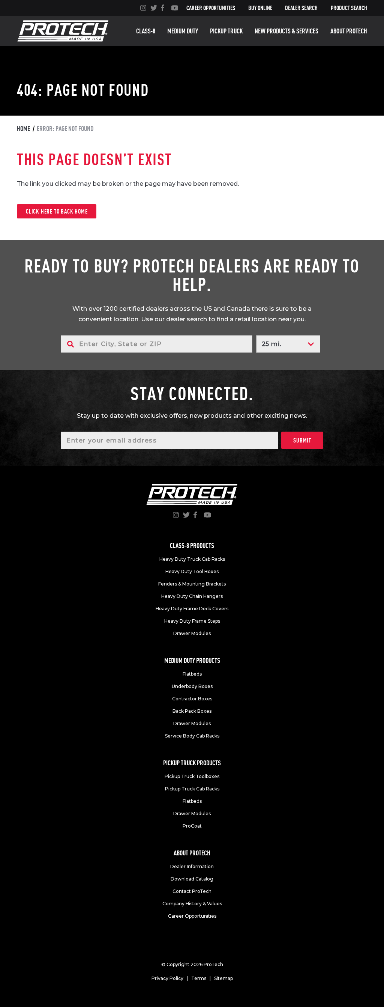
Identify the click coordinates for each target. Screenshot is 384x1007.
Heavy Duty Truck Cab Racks (192, 559)
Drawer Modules (192, 633)
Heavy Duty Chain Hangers (192, 596)
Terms (198, 978)
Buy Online (260, 8)
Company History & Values (192, 903)
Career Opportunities (210, 8)
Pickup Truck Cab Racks (192, 789)
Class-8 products (192, 545)
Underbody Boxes (192, 686)
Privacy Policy (167, 978)
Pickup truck (226, 31)
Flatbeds (192, 674)
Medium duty (182, 31)
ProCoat (192, 826)
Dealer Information (192, 866)
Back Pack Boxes (192, 711)
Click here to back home (56, 211)
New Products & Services (286, 31)
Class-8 (145, 31)
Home (23, 128)
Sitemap (223, 978)
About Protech (348, 31)
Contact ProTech (192, 891)
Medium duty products (192, 660)
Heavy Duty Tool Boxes (192, 571)
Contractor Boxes (192, 698)
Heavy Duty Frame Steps (192, 621)
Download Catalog (192, 879)
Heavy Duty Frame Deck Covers (192, 608)
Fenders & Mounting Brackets (192, 584)
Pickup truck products (192, 763)
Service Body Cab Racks (192, 736)
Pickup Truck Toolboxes (192, 776)
